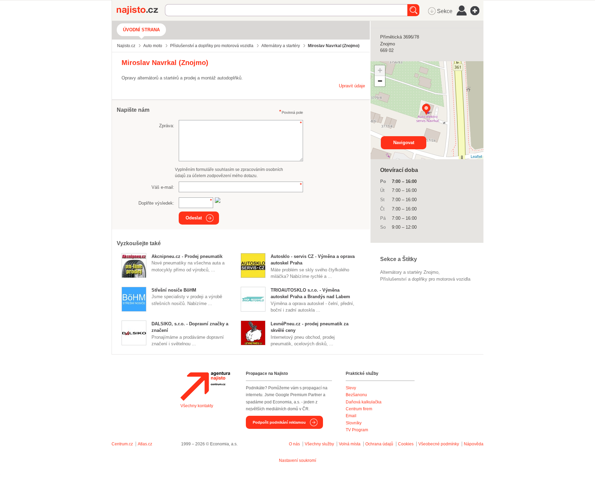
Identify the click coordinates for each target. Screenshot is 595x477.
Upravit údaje (352, 85)
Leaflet (476, 156)
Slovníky (354, 423)
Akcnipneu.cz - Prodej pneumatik (187, 256)
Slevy (351, 388)
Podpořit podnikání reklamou (279, 422)
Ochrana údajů (379, 444)
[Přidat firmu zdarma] (477, 11)
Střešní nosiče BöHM (174, 290)
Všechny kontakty (196, 405)
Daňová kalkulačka (364, 402)
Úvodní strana (141, 29)
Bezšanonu (356, 394)
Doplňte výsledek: (156, 203)
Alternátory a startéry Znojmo (409, 272)
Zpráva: (166, 125)
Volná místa (350, 444)
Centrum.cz (122, 444)
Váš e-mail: (163, 187)
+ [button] (380, 70)
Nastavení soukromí (297, 460)
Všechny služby (320, 444)
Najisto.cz (141, 10)
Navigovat (403, 142)
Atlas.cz (145, 444)
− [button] (380, 81)
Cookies (406, 444)
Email (351, 415)
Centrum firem (359, 408)
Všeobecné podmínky (438, 444)
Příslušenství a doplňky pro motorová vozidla (425, 279)
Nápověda (473, 444)
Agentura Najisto (205, 386)
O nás (294, 444)
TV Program (357, 429)
